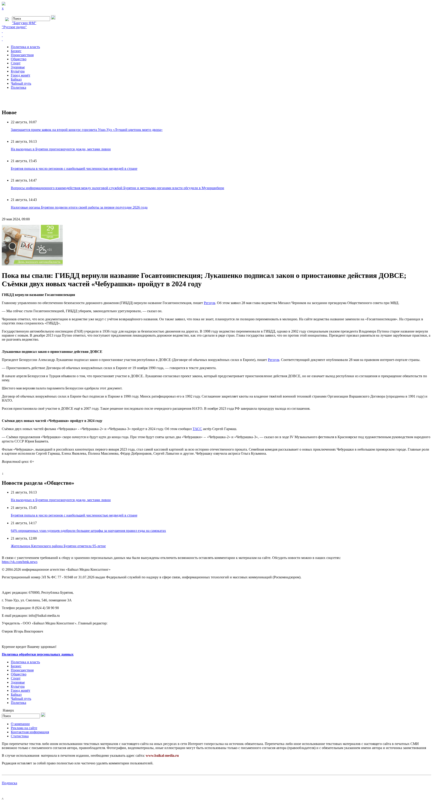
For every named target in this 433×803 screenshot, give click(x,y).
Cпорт (16, 63)
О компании (20, 724)
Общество (18, 59)
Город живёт (20, 75)
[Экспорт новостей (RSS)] (216, 35)
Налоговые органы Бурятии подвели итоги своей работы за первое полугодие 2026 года (79, 207)
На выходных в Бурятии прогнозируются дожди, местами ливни (61, 149)
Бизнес (16, 51)
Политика (18, 87)
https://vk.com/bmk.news (19, 562)
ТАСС (197, 429)
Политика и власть (25, 47)
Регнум (209, 303)
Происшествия (22, 55)
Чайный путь (21, 83)
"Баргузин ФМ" (24, 23)
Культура (18, 71)
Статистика (20, 736)
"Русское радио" (14, 27)
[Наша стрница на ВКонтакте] (216, 31)
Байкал (16, 79)
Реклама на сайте (24, 728)
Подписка (9, 783)
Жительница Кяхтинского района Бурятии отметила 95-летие (58, 546)
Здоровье (18, 67)
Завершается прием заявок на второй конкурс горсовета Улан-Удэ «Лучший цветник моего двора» (87, 130)
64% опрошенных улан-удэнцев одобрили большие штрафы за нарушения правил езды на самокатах (88, 531)
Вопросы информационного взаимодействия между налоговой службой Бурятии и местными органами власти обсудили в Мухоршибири (117, 188)
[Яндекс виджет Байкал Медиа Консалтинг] (216, 39)
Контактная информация (30, 732)
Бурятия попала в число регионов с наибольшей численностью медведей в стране (74, 168)
